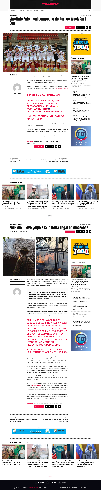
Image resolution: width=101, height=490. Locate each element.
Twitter (64, 482)
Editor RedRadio (10, 208)
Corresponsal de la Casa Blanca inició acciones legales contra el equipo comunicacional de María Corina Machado (81, 119)
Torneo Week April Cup (55, 141)
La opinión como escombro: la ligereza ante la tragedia (81, 110)
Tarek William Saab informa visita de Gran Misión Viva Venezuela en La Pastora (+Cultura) (80, 79)
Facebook (41, 482)
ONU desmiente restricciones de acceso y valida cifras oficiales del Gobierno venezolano (87, 204)
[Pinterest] (83, 27)
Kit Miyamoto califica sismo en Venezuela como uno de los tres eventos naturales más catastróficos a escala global (81, 94)
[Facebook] (77, 27)
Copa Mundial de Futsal (39, 141)
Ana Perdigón (17, 93)
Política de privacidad (33, 487)
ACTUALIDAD (13, 15)
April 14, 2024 (34, 119)
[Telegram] (90, 27)
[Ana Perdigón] (17, 87)
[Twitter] (80, 27)
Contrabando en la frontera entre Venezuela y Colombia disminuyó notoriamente (54, 160)
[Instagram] (47, 482)
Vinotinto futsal (31, 143)
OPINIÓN (74, 100)
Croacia (47, 141)
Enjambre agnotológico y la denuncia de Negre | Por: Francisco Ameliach (82, 103)
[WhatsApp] (87, 27)
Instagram (53, 482)
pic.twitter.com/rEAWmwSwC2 (44, 111)
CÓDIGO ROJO (75, 108)
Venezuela (29, 135)
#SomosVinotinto (37, 109)
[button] (89, 11)
